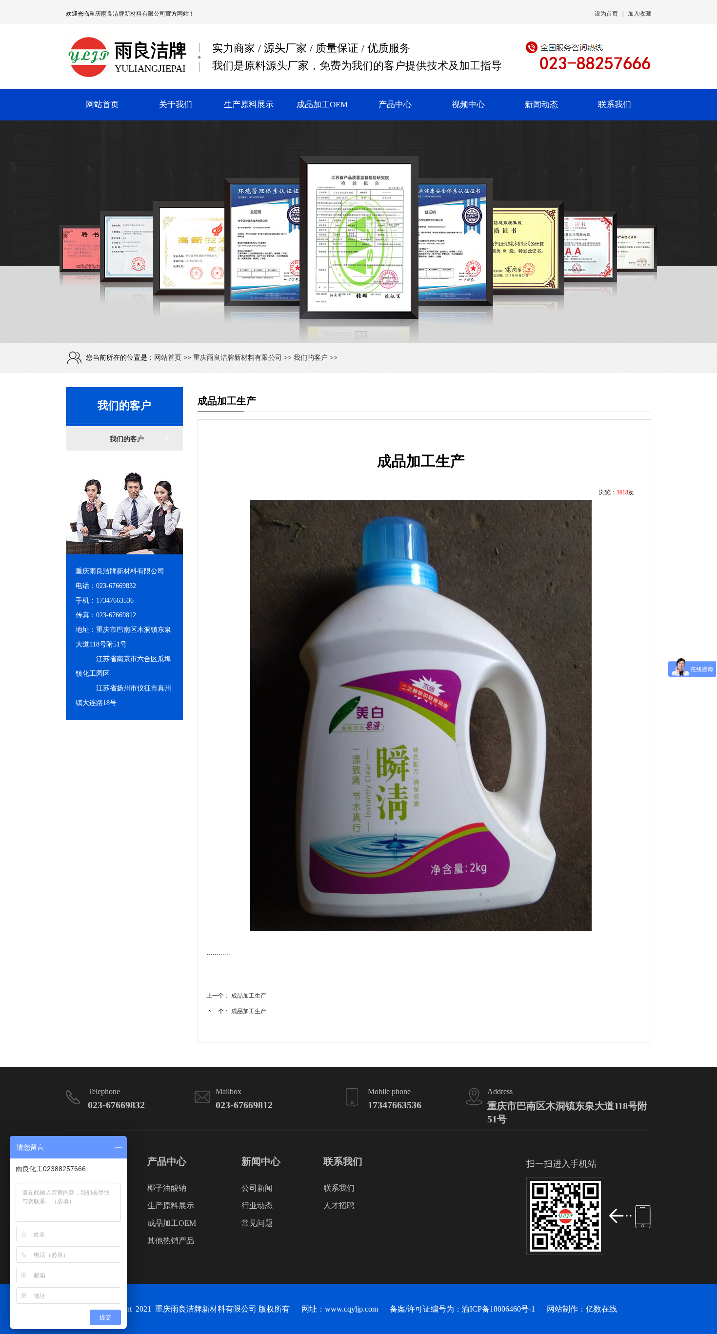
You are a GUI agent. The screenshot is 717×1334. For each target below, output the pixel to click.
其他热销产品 (170, 1240)
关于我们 (175, 104)
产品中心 (395, 104)
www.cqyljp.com (351, 1309)
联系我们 (614, 104)
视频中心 (468, 104)
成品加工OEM (322, 104)
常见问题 (257, 1223)
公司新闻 (257, 1188)
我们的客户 (311, 357)
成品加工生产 (248, 995)
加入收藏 (639, 13)
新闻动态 (541, 104)
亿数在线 (601, 1309)
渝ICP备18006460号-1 (498, 1309)
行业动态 (257, 1205)
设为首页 (606, 13)
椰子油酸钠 (166, 1188)
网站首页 (102, 104)
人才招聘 (339, 1205)
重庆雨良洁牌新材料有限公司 (127, 13)
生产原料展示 (249, 104)
